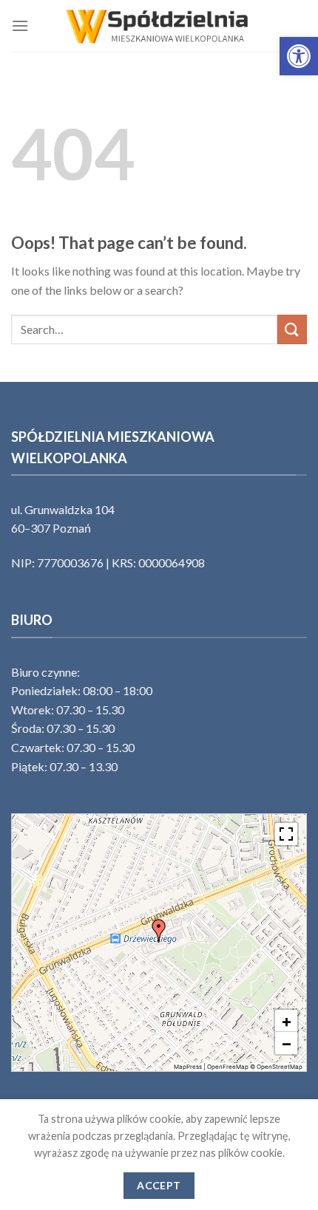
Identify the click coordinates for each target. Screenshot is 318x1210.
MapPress (188, 1066)
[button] (299, 56)
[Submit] (292, 329)
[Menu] (20, 25)
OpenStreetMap (279, 1066)
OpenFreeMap (227, 1066)
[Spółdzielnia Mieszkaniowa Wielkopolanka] (159, 26)
